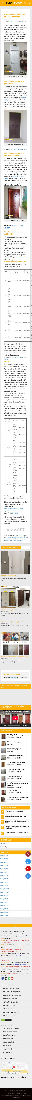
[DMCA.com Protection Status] (6, 1019)
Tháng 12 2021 (4, 912)
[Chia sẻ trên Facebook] (11, 529)
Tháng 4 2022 (4, 905)
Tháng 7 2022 (4, 899)
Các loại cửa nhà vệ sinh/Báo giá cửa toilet (12, 622)
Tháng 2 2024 (4, 862)
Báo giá (2, 843)
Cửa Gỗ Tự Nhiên (21, 1093)
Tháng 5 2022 (4, 902)
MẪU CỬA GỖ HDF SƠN (19, 149)
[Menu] (2, 3)
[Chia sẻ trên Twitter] (14, 529)
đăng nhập (13, 677)
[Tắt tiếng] (26, 725)
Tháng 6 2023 (4, 869)
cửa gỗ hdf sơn (7, 538)
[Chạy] (2, 725)
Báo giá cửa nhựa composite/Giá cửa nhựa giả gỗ (14, 656)
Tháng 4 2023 (4, 872)
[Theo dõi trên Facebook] (2, 978)
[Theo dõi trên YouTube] (12, 978)
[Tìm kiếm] (25, 3)
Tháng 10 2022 (4, 892)
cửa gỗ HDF (24, 537)
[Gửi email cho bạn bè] (17, 529)
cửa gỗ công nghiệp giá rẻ (14, 537)
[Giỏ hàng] (29, 3)
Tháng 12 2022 (4, 885)
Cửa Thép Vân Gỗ (21, 1092)
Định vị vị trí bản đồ (22, 936)
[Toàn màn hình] (28, 725)
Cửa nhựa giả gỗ (22, 1090)
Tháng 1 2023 (4, 882)
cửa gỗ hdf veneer (16, 538)
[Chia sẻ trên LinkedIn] (23, 529)
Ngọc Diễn (23, 21)
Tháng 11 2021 (4, 915)
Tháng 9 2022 (4, 895)
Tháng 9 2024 (4, 855)
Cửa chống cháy (10, 1092)
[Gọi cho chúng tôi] (9, 978)
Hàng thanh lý (10, 1093)
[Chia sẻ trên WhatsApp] (8, 529)
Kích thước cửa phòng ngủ (8, 575)
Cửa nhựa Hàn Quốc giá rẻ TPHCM (16, 832)
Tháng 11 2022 (4, 889)
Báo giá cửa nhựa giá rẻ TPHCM (9, 610)
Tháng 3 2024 (4, 859)
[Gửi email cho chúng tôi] (6, 978)
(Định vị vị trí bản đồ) (19, 947)
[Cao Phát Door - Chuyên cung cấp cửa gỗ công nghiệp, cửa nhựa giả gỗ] (14, 3)
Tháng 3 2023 (4, 875)
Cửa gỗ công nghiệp (10, 1090)
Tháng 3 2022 (4, 909)
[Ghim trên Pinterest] (20, 529)
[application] (15, 718)
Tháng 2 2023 (4, 879)
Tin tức (6, 11)
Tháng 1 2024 (4, 865)
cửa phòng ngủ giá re (18, 540)
